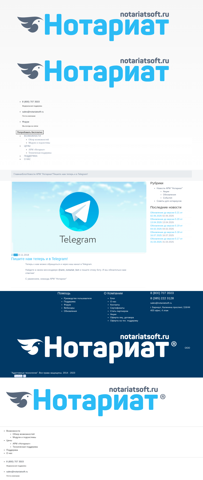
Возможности (32, 136)
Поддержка (30, 156)
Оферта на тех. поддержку (124, 320)
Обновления (169, 194)
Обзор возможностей (39, 139)
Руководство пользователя (78, 298)
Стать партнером (119, 311)
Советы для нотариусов (169, 201)
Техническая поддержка (40, 153)
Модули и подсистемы (39, 143)
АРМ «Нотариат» (37, 149)
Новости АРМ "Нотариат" (170, 188)
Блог (112, 298)
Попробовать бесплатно (29, 132)
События (167, 197)
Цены (27, 146)
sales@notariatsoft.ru (161, 303)
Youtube (18, 376)
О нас (27, 159)
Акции (166, 191)
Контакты (115, 304)
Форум (67, 304)
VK (24, 376)
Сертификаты (117, 308)
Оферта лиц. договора (122, 317)
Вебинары (69, 308)
